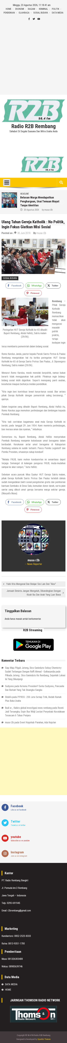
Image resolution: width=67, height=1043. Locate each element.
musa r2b (48, 209)
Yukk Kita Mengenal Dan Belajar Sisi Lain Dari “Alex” (31, 583)
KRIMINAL (43, 9)
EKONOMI (19, 9)
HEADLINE (24, 193)
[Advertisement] (33, 58)
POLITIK (55, 9)
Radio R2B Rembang (33, 126)
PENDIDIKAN (9, 12)
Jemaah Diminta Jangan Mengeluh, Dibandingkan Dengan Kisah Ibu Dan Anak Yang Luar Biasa (34, 592)
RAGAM (31, 9)
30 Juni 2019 (23, 233)
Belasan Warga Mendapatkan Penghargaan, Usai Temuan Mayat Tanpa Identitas (39, 201)
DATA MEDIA (57, 12)
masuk (19, 618)
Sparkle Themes (44, 1039)
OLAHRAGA (24, 12)
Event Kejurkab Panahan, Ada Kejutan (38, 722)
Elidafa (8, 697)
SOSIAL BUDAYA (40, 12)
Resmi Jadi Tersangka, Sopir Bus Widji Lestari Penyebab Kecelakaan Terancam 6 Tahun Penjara (35, 711)
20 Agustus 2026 (31, 209)
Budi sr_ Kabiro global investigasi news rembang (28, 707)
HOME (8, 9)
